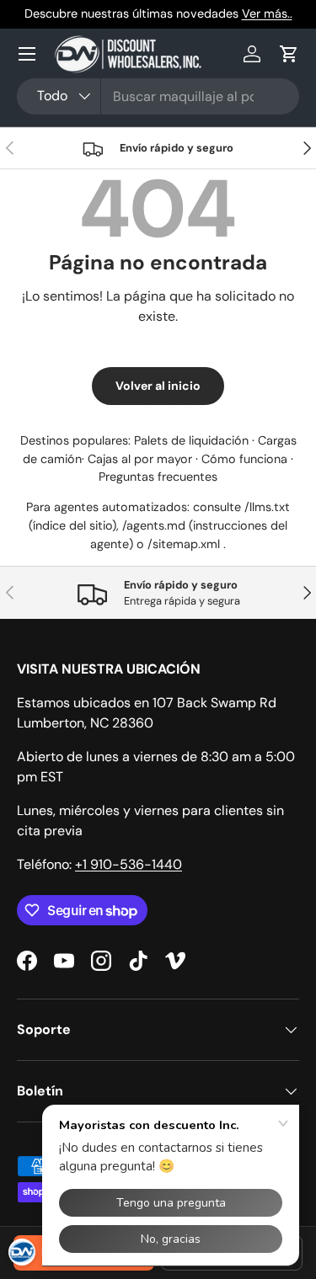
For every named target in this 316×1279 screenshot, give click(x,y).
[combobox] (158, 96)
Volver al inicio (158, 385)
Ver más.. (267, 13)
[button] (289, 53)
